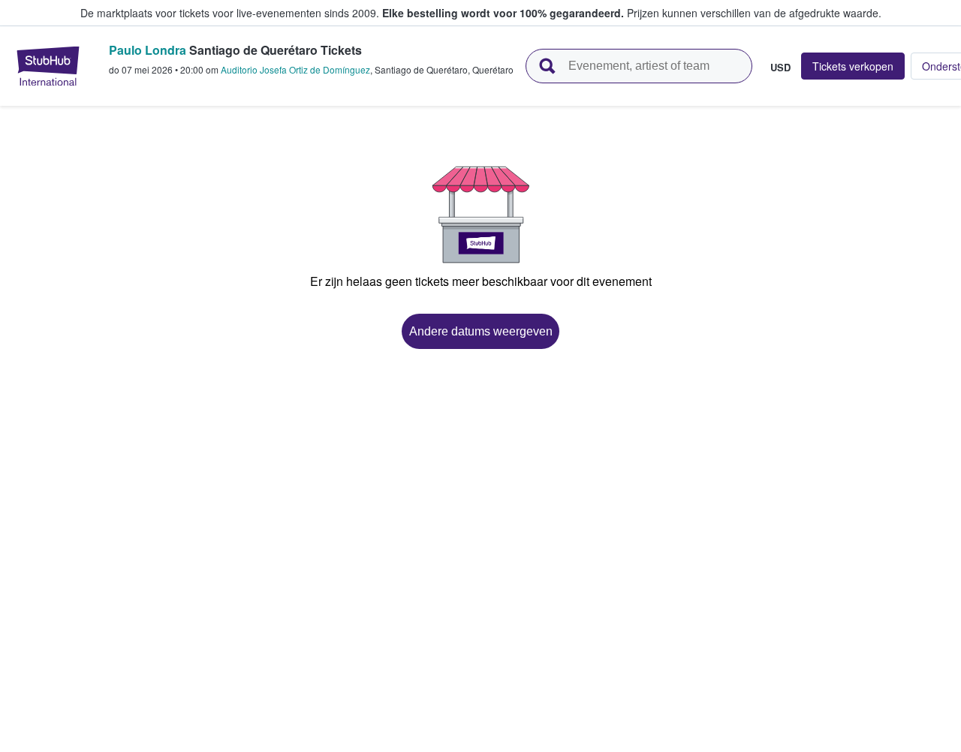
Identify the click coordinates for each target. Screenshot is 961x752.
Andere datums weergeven (481, 331)
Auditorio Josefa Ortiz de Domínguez (295, 69)
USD (780, 67)
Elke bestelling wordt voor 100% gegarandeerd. (503, 12)
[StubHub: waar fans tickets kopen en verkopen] (48, 66)
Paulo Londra (147, 50)
